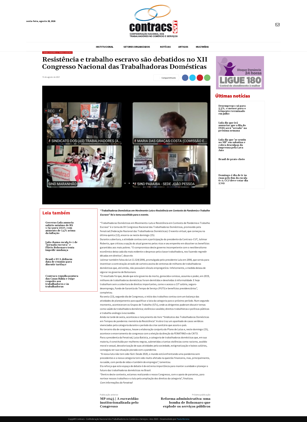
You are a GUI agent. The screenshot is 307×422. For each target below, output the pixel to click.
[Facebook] (266, 18)
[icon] (277, 25)
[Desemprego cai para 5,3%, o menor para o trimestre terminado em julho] (256, 109)
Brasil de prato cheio (231, 159)
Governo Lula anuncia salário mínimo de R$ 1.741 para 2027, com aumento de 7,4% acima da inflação (60, 228)
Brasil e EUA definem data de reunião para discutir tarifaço (58, 262)
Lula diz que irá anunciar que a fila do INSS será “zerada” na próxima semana (232, 126)
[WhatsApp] (207, 78)
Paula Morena (183, 419)
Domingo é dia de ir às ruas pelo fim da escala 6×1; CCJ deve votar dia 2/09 (233, 179)
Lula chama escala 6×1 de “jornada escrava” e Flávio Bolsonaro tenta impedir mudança (61, 246)
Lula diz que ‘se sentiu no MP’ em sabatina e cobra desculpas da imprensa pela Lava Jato (232, 145)
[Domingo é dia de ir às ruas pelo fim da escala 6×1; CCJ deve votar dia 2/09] (256, 179)
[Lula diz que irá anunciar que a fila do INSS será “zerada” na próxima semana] (256, 126)
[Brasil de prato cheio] (256, 163)
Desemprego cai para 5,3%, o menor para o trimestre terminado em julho (232, 109)
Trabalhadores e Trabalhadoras (57, 52)
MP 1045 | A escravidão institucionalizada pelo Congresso (119, 403)
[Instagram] (272, 18)
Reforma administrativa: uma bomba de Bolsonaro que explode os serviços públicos (185, 403)
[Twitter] (192, 78)
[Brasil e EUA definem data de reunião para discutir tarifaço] (86, 263)
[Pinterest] (200, 78)
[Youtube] (278, 18)
